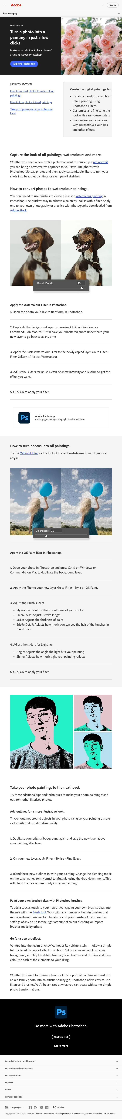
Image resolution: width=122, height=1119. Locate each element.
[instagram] (35, 1107)
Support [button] (9, 1082)
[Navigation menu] (5, 5)
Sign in (113, 5)
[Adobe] (16, 5)
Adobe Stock (18, 210)
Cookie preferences (63, 1113)
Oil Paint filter (29, 453)
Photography (10, 13)
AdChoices (111, 1113)
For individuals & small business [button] (20, 1061)
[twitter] (41, 1107)
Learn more (61, 1046)
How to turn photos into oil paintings (31, 102)
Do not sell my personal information (88, 1113)
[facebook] (30, 1107)
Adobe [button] (8, 1089)
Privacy (39, 1113)
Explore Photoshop (24, 63)
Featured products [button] (13, 1096)
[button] (102, 5)
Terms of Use (49, 1113)
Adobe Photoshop (45, 416)
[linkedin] (46, 1107)
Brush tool (39, 912)
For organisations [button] (13, 1075)
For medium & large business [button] (19, 1068)
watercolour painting (89, 196)
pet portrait (100, 162)
